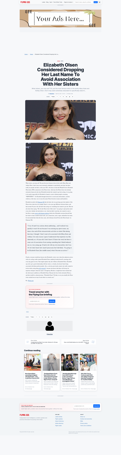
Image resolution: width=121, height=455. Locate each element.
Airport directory (59, 421)
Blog (47, 2)
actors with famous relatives (42, 213)
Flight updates (59, 419)
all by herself (42, 268)
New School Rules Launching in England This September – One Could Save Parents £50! (32, 376)
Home (26, 54)
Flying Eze (52, 93)
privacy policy (52, 304)
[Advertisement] (60, 42)
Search (95, 2)
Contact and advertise (86, 419)
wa (66, 96)
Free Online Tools (57, 2)
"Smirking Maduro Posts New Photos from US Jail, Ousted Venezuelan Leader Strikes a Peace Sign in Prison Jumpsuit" (50, 376)
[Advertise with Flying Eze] (60, 18)
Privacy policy (84, 423)
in (63, 96)
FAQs (81, 421)
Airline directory (59, 423)
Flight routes (58, 425)
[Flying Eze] (25, 2)
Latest (43, 2)
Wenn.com (31, 280)
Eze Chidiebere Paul (30, 386)
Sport (51, 2)
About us (82, 416)
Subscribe (51, 301)
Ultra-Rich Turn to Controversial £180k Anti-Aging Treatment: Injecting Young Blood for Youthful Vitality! (87, 376)
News (31, 54)
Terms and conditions (85, 425)
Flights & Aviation (68, 2)
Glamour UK (41, 202)
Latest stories (58, 416)
